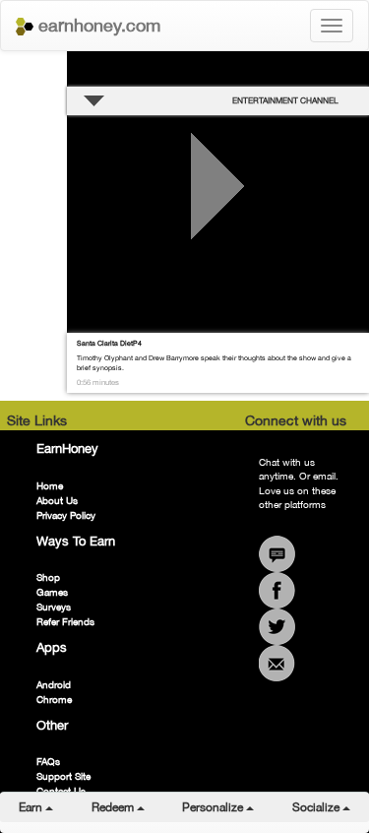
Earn (45, 807)
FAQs (48, 761)
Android (53, 684)
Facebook (277, 590)
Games (52, 592)
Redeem (127, 807)
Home (49, 485)
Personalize (227, 807)
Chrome (54, 699)
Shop (48, 577)
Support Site (63, 776)
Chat (277, 554)
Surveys (53, 606)
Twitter (277, 627)
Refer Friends (65, 621)
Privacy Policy (65, 515)
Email (277, 663)
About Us (57, 500)
